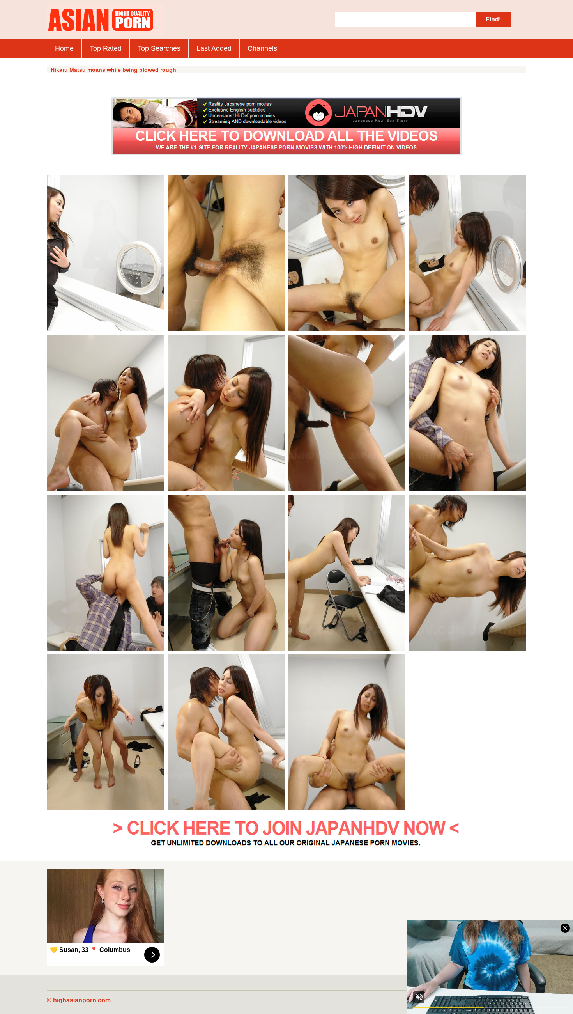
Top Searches (159, 48)
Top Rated (106, 48)
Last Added (214, 48)
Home (64, 48)
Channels (262, 48)
